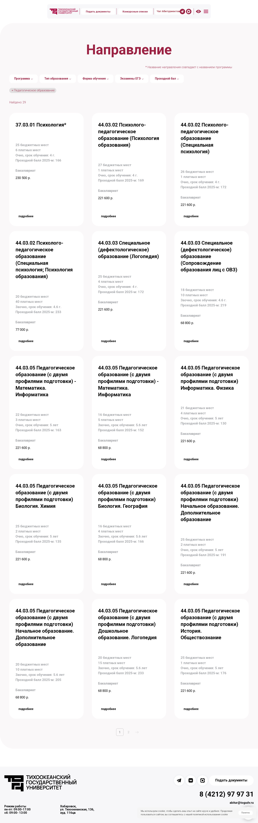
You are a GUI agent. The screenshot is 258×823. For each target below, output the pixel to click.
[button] (206, 11)
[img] (63, 11)
